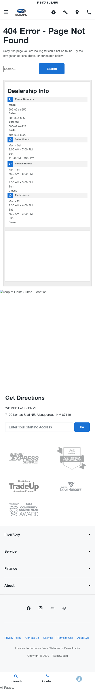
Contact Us (32, 637)
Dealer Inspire (72, 648)
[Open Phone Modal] (89, 12)
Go (82, 427)
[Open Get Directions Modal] (77, 12)
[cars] (52, 608)
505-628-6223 (17, 126)
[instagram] (40, 608)
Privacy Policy (12, 637)
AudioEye (83, 637)
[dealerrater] (64, 608)
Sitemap (48, 637)
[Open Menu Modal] (6, 12)
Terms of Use (65, 637)
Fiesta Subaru (59, 655)
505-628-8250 (17, 109)
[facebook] (28, 608)
